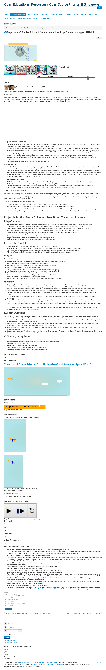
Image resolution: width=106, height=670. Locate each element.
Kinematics (8, 609)
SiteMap (83, 14)
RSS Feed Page (10, 18)
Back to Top (98, 662)
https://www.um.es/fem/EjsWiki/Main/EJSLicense (60, 187)
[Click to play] (88, 78)
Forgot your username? (11, 640)
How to (29, 14)
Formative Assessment (41, 14)
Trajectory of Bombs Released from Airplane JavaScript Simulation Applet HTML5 (47, 364)
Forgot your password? (11, 642)
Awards (76, 14)
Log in (7, 637)
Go (100, 8)
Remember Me (10, 634)
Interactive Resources (18, 14)
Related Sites (93, 14)
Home (7, 14)
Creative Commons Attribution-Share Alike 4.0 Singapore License (37, 662)
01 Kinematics (15, 598)
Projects (61, 14)
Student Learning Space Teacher (27, 18)
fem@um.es (79, 589)
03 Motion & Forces (21, 596)
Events (69, 14)
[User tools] (99, 37)
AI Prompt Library (45, 18)
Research (54, 14)
